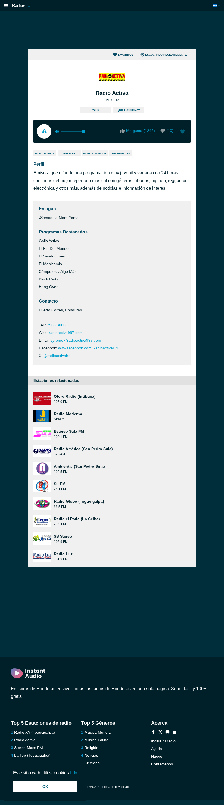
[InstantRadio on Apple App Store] (174, 732)
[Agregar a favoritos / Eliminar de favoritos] (182, 132)
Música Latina (96, 740)
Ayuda (156, 749)
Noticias (91, 755)
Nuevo (156, 756)
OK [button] (45, 786)
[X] (160, 732)
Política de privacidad (115, 786)
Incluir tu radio (163, 741)
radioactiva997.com (66, 332)
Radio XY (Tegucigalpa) (34, 732)
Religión (91, 747)
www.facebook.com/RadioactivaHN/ (88, 348)
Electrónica (45, 153)
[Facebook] (153, 732)
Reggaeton (121, 153)
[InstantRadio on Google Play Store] (167, 732)
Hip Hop (69, 153)
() (169, 130)
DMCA (91, 786)
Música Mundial (95, 153)
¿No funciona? (128, 110)
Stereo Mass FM (28, 747)
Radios (21, 5)
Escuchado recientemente (166, 54)
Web (95, 110)
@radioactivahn (56, 355)
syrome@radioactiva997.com (76, 340)
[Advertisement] (112, 30)
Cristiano (92, 763)
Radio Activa (25, 740)
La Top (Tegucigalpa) (32, 755)
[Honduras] (217, 5)
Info (73, 773)
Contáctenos (162, 764)
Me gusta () (140, 130)
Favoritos (126, 54)
